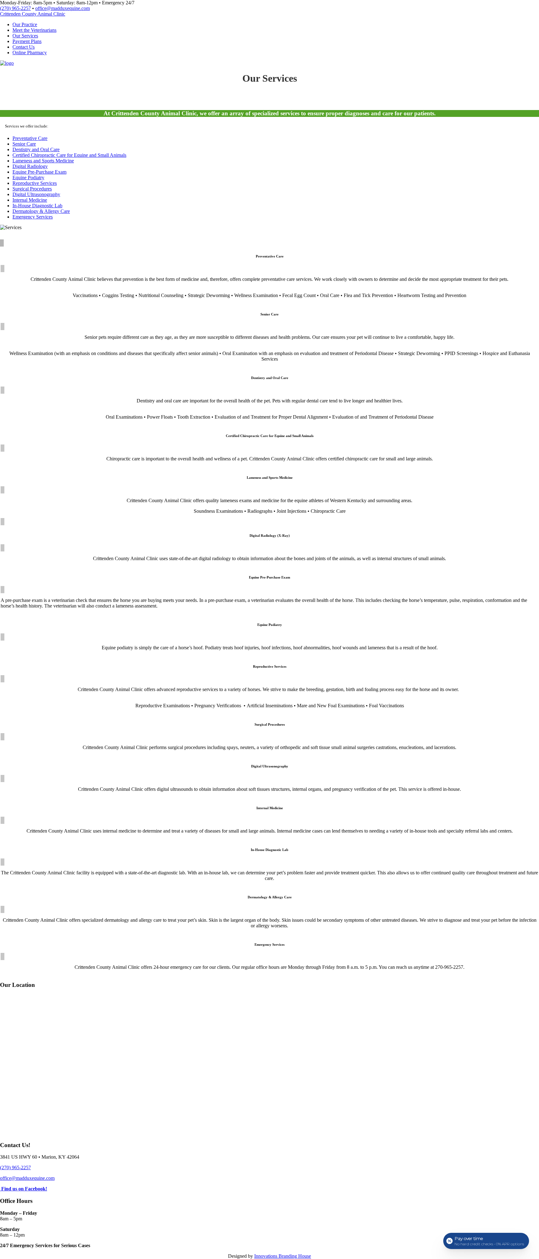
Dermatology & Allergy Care (41, 211)
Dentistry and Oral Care (36, 149)
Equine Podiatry (28, 177)
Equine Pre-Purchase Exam (39, 172)
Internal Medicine (29, 200)
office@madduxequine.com (62, 8)
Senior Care (24, 144)
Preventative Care (29, 138)
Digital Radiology (30, 166)
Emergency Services (32, 216)
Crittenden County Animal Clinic (32, 14)
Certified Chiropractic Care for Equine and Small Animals (69, 155)
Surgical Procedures (32, 188)
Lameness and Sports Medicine (43, 160)
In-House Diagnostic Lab (37, 205)
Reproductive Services (34, 183)
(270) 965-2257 (15, 8)
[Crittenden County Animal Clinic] (7, 63)
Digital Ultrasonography (36, 194)
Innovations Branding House (282, 1256)
